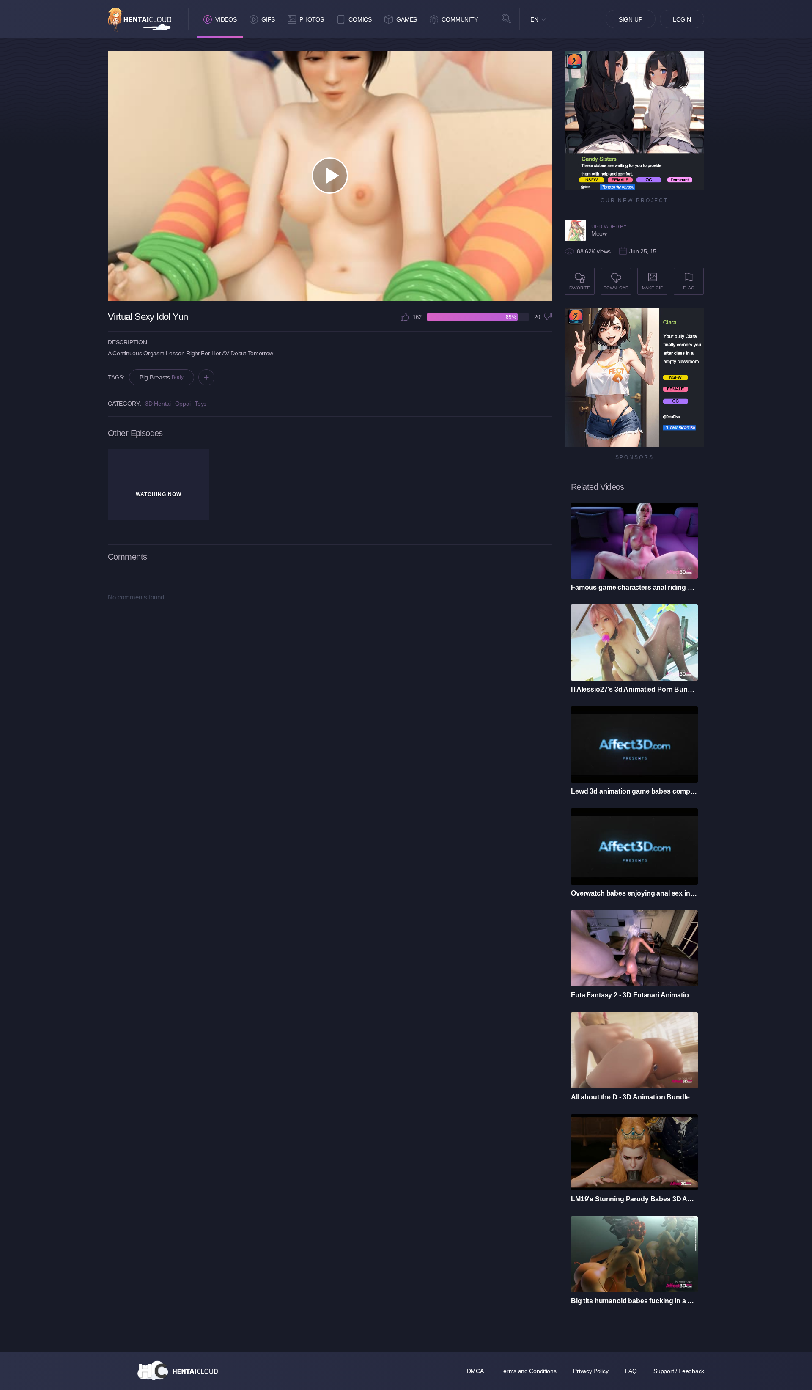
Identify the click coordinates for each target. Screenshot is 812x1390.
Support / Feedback (678, 1371)
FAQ (630, 1371)
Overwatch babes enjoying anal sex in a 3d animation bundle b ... (634, 893)
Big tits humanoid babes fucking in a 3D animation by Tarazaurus (634, 1301)
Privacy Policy (590, 1371)
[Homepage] (177, 1370)
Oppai (183, 403)
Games (406, 19)
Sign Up (630, 19)
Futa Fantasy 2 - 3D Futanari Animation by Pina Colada (634, 995)
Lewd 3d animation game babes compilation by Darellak (634, 791)
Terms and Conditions (528, 1371)
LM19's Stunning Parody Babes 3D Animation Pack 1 (634, 1199)
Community (460, 19)
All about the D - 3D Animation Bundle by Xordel (634, 1097)
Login (682, 19)
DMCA (475, 1371)
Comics (360, 19)
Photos (311, 19)
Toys (200, 403)
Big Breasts (161, 377)
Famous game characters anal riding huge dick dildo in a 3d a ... (634, 587)
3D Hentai (157, 403)
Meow (599, 233)
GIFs (268, 19)
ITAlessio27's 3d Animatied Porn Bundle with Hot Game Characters (634, 689)
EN (534, 19)
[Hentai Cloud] (139, 20)
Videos (226, 19)
